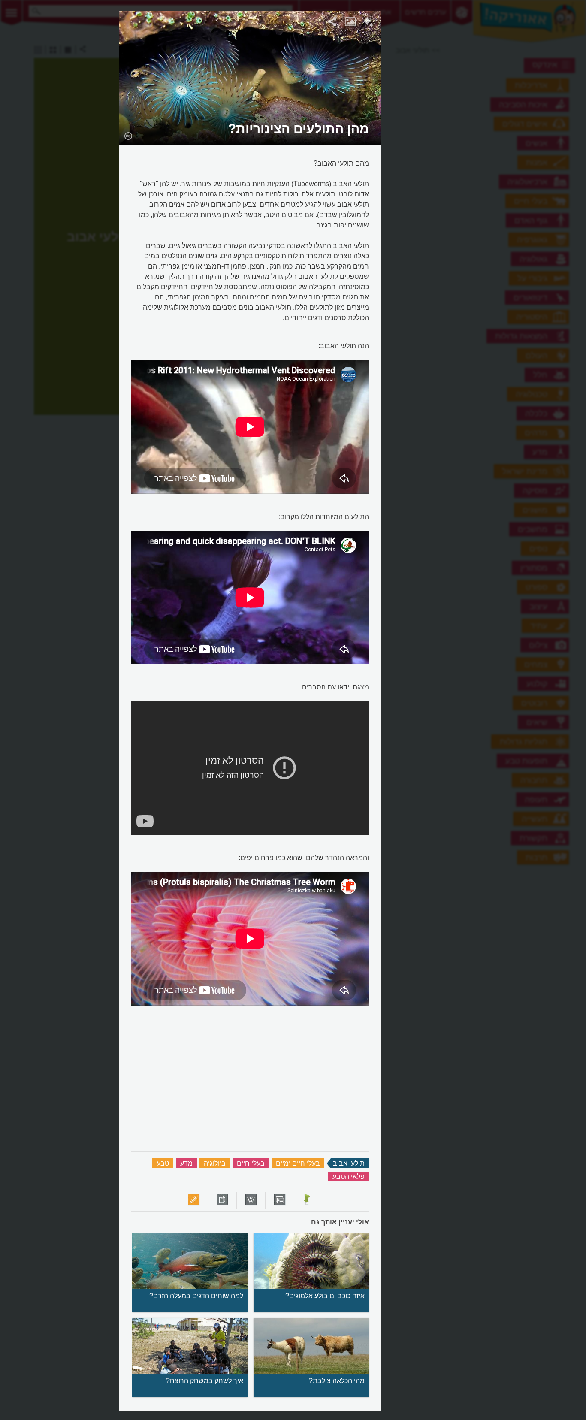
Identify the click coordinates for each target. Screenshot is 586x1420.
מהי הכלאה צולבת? (337, 1380)
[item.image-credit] (128, 135)
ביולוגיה (215, 1163)
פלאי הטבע (348, 1176)
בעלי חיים (251, 1163)
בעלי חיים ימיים (298, 1163)
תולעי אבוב (349, 1163)
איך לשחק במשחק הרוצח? (204, 1380)
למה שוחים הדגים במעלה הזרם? (196, 1295)
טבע (163, 1163)
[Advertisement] (486, 139)
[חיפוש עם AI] (368, 23)
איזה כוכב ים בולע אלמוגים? (325, 1295)
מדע (186, 1163)
